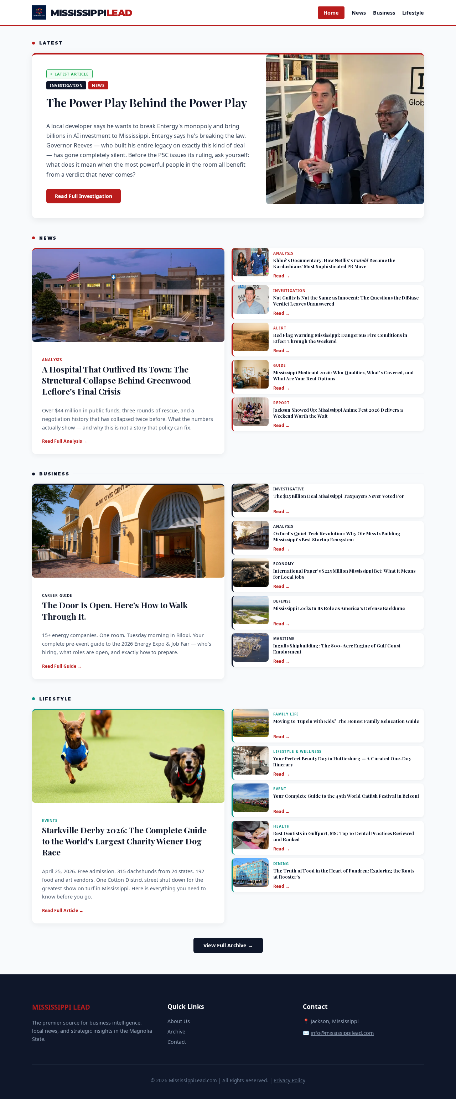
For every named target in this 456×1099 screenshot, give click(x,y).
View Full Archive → (228, 945)
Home (331, 12)
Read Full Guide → (62, 666)
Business (384, 12)
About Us (178, 1021)
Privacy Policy (289, 1080)
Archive (176, 1031)
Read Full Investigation (83, 196)
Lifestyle (413, 12)
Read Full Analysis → (64, 441)
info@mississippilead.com (342, 1033)
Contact (176, 1041)
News (359, 12)
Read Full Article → (62, 910)
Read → (281, 276)
